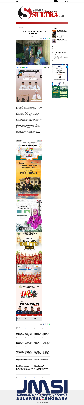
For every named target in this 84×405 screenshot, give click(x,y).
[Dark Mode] (67, 1)
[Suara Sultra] (42, 12)
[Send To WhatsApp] (49, 38)
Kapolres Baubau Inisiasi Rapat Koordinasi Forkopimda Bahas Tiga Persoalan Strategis (20, 343)
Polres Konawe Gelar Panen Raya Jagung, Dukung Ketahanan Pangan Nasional (45, 352)
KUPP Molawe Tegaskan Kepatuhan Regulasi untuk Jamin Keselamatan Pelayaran (28, 343)
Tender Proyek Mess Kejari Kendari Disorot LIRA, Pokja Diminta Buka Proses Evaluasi (28, 352)
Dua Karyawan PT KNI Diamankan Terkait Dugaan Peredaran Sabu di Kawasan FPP (46, 334)
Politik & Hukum (34, 35)
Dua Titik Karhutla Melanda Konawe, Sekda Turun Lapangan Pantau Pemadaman (20, 334)
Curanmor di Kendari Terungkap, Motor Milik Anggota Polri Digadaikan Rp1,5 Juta (20, 352)
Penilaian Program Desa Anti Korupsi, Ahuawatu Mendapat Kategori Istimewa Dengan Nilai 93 (60, 53)
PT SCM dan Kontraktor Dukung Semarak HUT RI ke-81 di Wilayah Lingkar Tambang (46, 343)
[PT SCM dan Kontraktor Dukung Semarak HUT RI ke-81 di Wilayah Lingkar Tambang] (46, 339)
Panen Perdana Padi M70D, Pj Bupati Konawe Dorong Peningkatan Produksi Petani (60, 49)
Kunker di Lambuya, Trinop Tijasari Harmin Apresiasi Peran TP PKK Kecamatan (61, 57)
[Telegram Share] (47, 38)
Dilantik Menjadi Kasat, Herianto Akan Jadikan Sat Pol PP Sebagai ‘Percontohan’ (60, 60)
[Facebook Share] (43, 38)
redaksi (30, 35)
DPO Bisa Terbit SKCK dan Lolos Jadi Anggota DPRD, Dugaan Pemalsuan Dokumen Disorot (28, 334)
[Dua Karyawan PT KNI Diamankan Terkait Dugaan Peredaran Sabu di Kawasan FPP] (46, 330)
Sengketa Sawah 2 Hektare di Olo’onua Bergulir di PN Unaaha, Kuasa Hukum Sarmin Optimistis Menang (37, 352)
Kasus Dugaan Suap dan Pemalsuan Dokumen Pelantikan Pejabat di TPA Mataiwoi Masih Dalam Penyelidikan (37, 334)
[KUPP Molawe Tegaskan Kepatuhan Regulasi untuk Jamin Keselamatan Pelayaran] (29, 339)
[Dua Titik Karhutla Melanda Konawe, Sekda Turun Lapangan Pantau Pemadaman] (20, 330)
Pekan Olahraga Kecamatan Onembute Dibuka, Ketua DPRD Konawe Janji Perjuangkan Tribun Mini (37, 343)
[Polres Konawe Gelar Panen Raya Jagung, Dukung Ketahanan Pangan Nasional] (46, 348)
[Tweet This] (45, 38)
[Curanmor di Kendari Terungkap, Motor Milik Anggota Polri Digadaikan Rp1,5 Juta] (20, 348)
